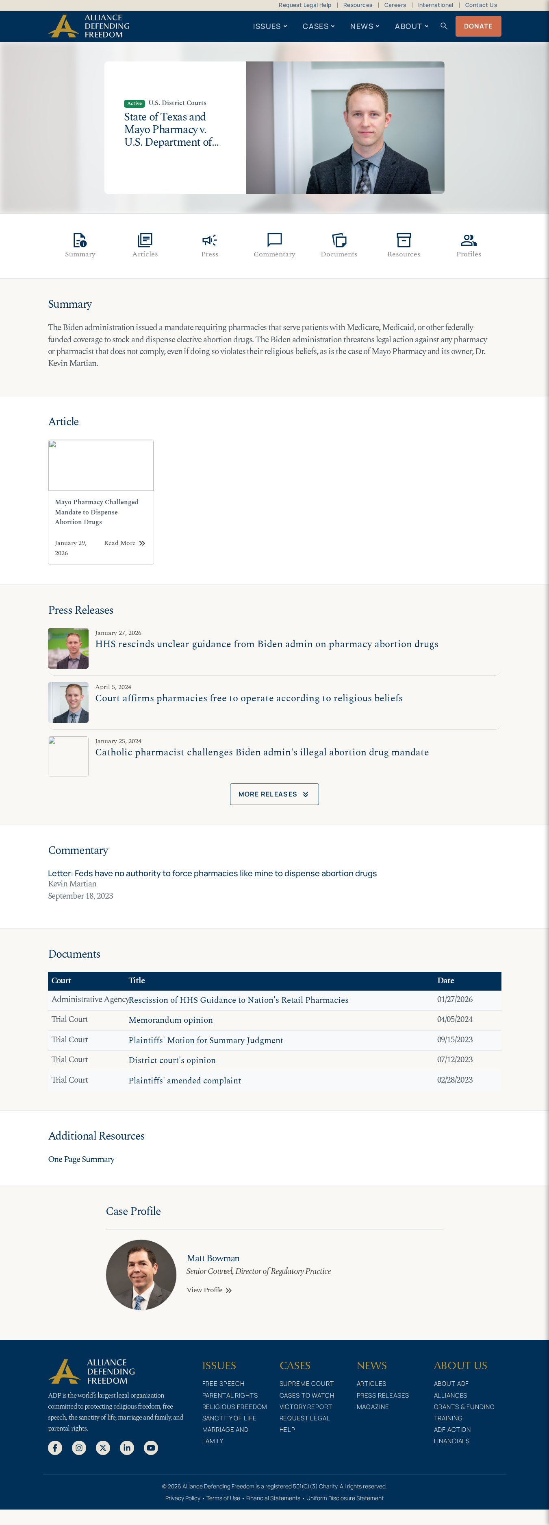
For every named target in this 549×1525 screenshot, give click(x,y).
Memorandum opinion (170, 1020)
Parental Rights (230, 1395)
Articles (371, 1383)
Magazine (373, 1406)
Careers (395, 5)
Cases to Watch (307, 1395)
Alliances (451, 1395)
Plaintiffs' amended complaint (184, 1080)
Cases (316, 26)
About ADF (451, 1383)
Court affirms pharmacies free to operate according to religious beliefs (249, 698)
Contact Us (481, 5)
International (436, 5)
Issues (267, 26)
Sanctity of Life (229, 1418)
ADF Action (452, 1429)
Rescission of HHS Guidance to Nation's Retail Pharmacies (238, 1000)
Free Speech (223, 1383)
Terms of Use (223, 1498)
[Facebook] (55, 1447)
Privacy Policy (182, 1498)
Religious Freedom (235, 1406)
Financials (452, 1441)
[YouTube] (151, 1447)
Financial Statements (273, 1498)
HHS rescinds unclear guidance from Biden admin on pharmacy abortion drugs (266, 644)
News (361, 26)
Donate (478, 26)
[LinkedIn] (127, 1447)
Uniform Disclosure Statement (345, 1498)
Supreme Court (307, 1383)
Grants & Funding (464, 1406)
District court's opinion (172, 1060)
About (408, 26)
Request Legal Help (305, 5)
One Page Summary (81, 1159)
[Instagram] (79, 1447)
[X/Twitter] (103, 1447)
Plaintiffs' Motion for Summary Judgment (205, 1040)
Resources (358, 5)
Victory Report (306, 1406)
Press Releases (383, 1395)
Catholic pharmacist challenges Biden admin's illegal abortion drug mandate (262, 752)
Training (448, 1418)
